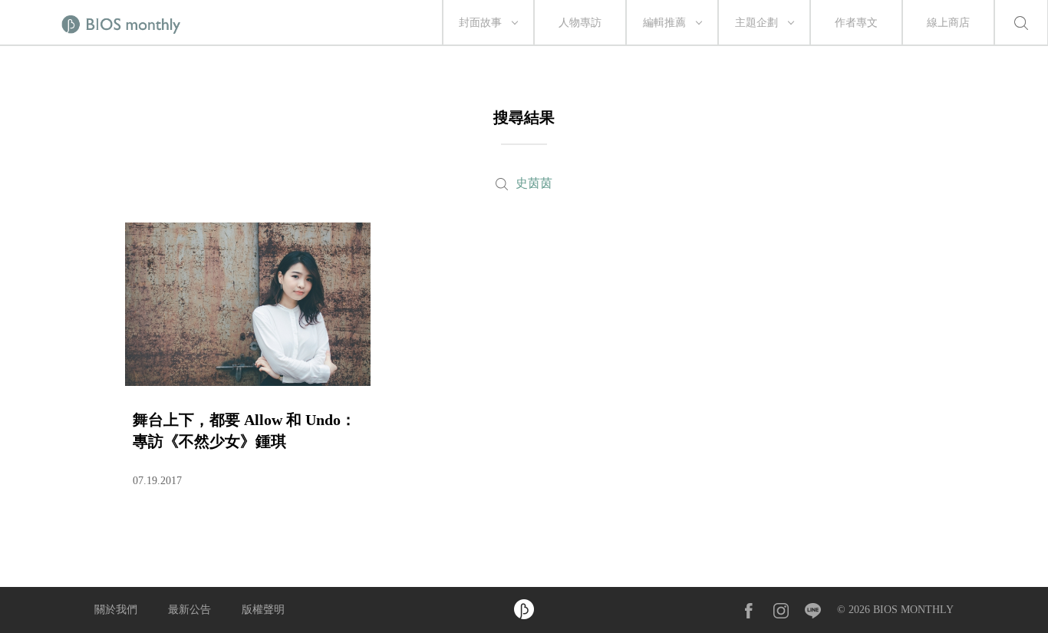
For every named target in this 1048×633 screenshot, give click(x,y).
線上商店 (948, 22)
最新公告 (189, 609)
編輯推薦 (664, 22)
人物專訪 (580, 22)
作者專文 (856, 22)
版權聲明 (263, 609)
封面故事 (480, 22)
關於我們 (115, 609)
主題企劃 (756, 22)
